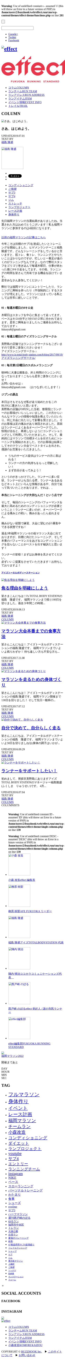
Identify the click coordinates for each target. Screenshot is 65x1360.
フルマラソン (24, 1094)
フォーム (12, 1280)
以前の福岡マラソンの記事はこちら (23, 237)
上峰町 (11, 1264)
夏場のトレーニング (18, 1238)
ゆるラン (13, 1221)
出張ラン (13, 1234)
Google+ (13, 34)
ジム (11, 199)
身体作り (13, 214)
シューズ (14, 1203)
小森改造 (17, 1132)
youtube (14, 1153)
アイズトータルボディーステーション (20, 572)
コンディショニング (20, 185)
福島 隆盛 (7, 142)
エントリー (18, 1164)
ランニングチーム (24, 1169)
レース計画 (15, 210)
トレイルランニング (17, 1248)
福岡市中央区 (16, 1224)
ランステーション (16, 1277)
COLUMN (7, 619)
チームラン (19, 1126)
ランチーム (22, 91)
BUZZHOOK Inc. (31, 1351)
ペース (13, 1182)
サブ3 (11, 192)
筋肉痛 (11, 1274)
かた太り (14, 1194)
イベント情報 (25, 102)
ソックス (12, 1270)
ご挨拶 (12, 188)
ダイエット (18, 1143)
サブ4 (11, 196)
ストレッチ (15, 203)
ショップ (12, 1251)
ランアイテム (20, 98)
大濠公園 (13, 1231)
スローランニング (20, 1186)
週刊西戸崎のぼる (19, 1217)
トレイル (18, 105)
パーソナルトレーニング (25, 1190)
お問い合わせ (27, 1355)
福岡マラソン (22, 1120)
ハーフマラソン (18, 1214)
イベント (18, 1108)
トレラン (13, 1228)
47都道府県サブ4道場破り (21, 1244)
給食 (10, 1241)
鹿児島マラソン (15, 1261)
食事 (11, 1199)
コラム (18, 87)
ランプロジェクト (19, 207)
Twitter (12, 37)
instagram (15, 1174)
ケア (10, 1254)
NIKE (12, 1178)
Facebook (13, 40)
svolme (12, 1206)
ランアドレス (26, 94)
